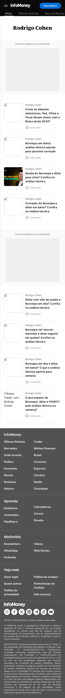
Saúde (38, 482)
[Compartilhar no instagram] (7, 612)
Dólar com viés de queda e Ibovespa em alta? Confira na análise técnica (42, 303)
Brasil (37, 455)
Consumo (40, 461)
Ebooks (39, 520)
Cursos (38, 513)
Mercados (10, 448)
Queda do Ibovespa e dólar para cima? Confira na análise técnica (43, 177)
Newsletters (50, 5)
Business (10, 482)
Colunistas (41, 488)
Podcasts (10, 557)
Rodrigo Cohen (32, 27)
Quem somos (13, 583)
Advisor (9, 488)
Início (8, 13)
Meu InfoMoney (54, 13)
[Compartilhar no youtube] (51, 612)
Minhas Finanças (45, 448)
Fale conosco (42, 594)
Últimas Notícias (28, 13)
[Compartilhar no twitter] (22, 612)
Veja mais (11, 570)
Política (8, 461)
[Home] (20, 6)
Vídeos (38, 544)
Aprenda (11, 501)
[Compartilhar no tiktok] (44, 612)
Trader (38, 441)
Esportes (40, 468)
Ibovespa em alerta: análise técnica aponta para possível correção (40, 147)
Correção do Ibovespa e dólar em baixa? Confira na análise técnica (41, 207)
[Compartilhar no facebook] (14, 612)
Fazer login (11, 577)
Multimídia (12, 537)
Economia (10, 468)
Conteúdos (11, 515)
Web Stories (42, 550)
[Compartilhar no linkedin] (29, 612)
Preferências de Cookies (44, 585)
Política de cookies (46, 577)
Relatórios (10, 508)
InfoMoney (12, 435)
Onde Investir (13, 455)
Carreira (39, 475)
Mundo (8, 475)
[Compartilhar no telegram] (36, 612)
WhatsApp (11, 550)
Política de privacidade (11, 592)
